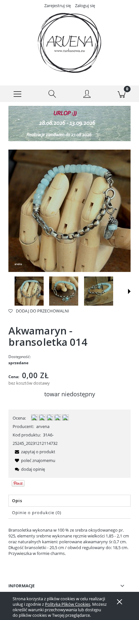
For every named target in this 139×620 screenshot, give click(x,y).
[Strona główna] (69, 43)
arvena (42, 426)
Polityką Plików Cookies (67, 604)
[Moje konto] (87, 95)
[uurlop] (69, 123)
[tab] (69, 501)
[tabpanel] (69, 541)
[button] (17, 94)
